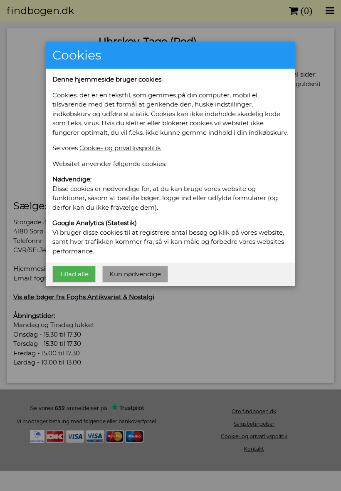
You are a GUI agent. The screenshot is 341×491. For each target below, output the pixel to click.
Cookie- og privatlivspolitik (120, 148)
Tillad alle (74, 274)
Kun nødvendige (135, 274)
